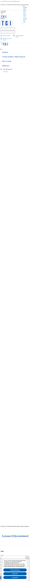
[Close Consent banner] (27, 557)
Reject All (15, 573)
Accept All (15, 577)
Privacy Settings (15, 570)
